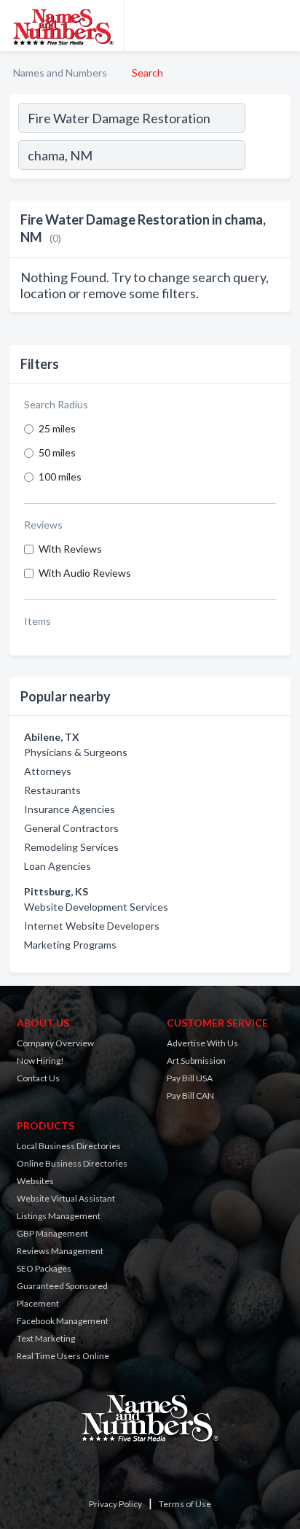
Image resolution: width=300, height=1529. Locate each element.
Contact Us (38, 1078)
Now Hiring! (40, 1060)
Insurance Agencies (69, 809)
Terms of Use (185, 1503)
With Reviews (70, 548)
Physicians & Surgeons (75, 752)
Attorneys (47, 771)
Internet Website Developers (91, 925)
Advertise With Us (202, 1043)
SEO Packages (44, 1268)
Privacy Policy (115, 1503)
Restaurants (52, 790)
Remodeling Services (71, 847)
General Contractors (71, 828)
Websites (35, 1180)
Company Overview (55, 1043)
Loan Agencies (57, 866)
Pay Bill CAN (190, 1095)
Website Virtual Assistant (66, 1198)
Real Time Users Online (63, 1355)
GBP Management (52, 1233)
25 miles (57, 428)
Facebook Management (62, 1320)
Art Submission (196, 1060)
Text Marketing (46, 1338)
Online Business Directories (72, 1163)
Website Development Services (96, 906)
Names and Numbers (60, 72)
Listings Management (58, 1215)
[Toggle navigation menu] (280, 25)
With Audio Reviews (85, 573)
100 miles (60, 476)
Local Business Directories (69, 1145)
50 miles (57, 452)
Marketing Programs (70, 944)
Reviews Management (60, 1250)
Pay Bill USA (190, 1078)
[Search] (267, 156)
